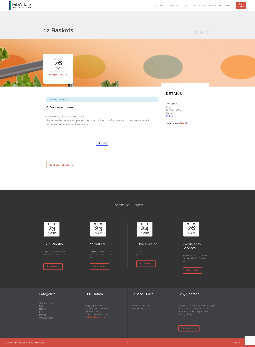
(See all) (183, 123)
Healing (42, 309)
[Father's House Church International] (20, 5)
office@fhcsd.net (100, 314)
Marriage (43, 315)
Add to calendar (62, 165)
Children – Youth (47, 303)
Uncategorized (46, 318)
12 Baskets (171, 116)
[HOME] (156, 6)
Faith (41, 306)
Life (41, 312)
